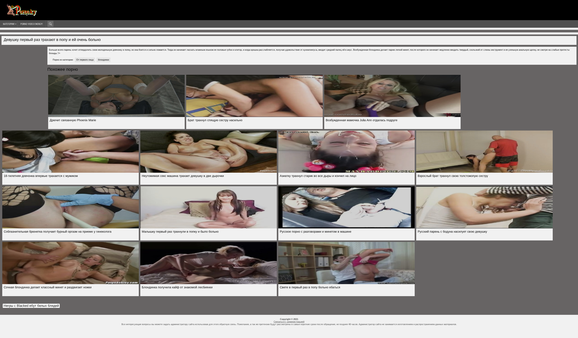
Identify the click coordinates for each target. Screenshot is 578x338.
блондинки (103, 59)
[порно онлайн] (21, 14)
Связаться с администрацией (289, 321)
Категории (8, 24)
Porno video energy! (31, 24)
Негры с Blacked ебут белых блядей (31, 306)
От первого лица (84, 59)
